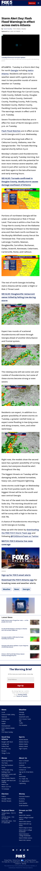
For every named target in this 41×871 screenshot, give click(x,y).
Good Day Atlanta (6, 738)
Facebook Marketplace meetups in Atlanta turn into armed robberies (14, 629)
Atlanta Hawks (23, 744)
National (4, 717)
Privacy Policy (22, 694)
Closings (21, 712)
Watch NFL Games (25, 815)
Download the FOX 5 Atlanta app (18, 580)
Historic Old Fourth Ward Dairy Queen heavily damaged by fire (13, 654)
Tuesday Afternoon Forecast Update (13, 57)
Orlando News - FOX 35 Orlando (8, 818)
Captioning (22, 783)
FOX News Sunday (7, 732)
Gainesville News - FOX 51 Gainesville (9, 822)
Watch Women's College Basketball (24, 835)
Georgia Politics (6, 799)
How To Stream (24, 761)
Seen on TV (22, 763)
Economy (22, 799)
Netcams (22, 714)
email (27, 850)
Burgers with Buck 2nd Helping (8, 781)
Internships (22, 776)
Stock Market (23, 803)
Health (4, 723)
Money (22, 794)
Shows (4, 758)
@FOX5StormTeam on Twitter (25, 536)
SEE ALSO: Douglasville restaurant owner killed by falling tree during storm (19, 297)
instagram (24, 850)
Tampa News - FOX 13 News (9, 814)
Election (5, 794)
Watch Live (32, 3)
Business (22, 801)
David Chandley (8, 29)
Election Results (6, 801)
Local (3, 712)
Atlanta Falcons (24, 742)
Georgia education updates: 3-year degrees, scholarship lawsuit (15, 646)
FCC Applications (24, 781)
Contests (22, 765)
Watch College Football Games (26, 818)
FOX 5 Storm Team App (25, 720)
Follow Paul (5, 746)
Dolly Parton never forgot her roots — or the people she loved (15, 621)
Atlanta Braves (23, 739)
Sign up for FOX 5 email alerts (16, 575)
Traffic (21, 723)
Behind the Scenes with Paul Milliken (9, 775)
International (5, 719)
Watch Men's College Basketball (25, 831)
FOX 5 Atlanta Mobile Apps (8, 729)
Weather (24, 29)
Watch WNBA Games (25, 838)
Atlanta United (23, 746)
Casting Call (5, 744)
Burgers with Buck (7, 742)
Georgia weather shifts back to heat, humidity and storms (13, 637)
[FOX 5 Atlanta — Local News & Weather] (7, 3)
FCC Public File (23, 779)
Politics (4, 721)
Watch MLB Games (25, 821)
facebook (16, 850)
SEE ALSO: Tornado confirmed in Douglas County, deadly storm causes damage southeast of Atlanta (20, 181)
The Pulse (5, 763)
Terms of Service (21, 696)
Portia (3, 767)
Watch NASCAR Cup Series (25, 824)
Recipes (4, 751)
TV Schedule (5, 789)
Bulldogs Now (6, 772)
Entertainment (6, 726)
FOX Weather (23, 725)
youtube (13, 850)
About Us (23, 758)
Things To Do (6, 753)
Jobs (20, 774)
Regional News (8, 810)
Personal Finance (24, 796)
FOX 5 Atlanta (17, 29)
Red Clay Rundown (7, 765)
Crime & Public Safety (8, 714)
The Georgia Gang (7, 770)
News (16, 589)
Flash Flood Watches (11, 131)
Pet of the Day (6, 749)
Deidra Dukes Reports (8, 778)
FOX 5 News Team (25, 767)
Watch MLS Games (25, 840)
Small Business (23, 805)
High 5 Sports (23, 749)
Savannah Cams (24, 717)
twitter (20, 850)
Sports (22, 737)
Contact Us (22, 770)
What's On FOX (6, 787)
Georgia (14, 70)
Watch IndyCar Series (25, 828)
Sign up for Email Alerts (26, 772)
